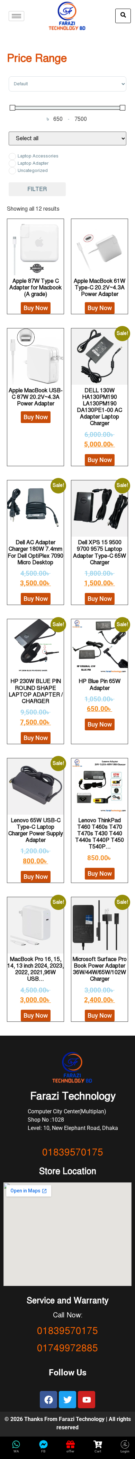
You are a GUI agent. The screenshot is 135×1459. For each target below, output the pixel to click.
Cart (97, 1451)
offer (70, 1451)
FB (43, 1451)
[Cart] (97, 1444)
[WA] (16, 1444)
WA (16, 1451)
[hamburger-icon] (16, 16)
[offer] (70, 1444)
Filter (37, 189)
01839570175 (72, 1152)
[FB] (43, 1444)
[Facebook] (48, 1399)
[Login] (124, 1444)
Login (124, 1451)
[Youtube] (86, 1399)
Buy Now (36, 307)
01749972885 (67, 1348)
